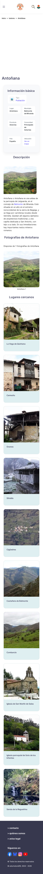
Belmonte (18, 204)
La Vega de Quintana (16, 344)
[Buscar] (4, 7)
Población (20, 100)
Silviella (10, 498)
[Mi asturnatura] (38, 6)
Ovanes (10, 446)
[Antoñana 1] (21, 269)
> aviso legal (14, 838)
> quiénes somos (16, 833)
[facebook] (10, 854)
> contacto (13, 828)
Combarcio (12, 652)
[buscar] (33, 6)
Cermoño (11, 395)
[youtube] (25, 854)
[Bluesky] (15, 854)
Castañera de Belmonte (17, 601)
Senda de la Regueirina (17, 809)
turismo (12, 18)
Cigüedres (11, 549)
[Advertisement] (21, 50)
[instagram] (20, 854)
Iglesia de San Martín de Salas (20, 704)
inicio (4, 18)
